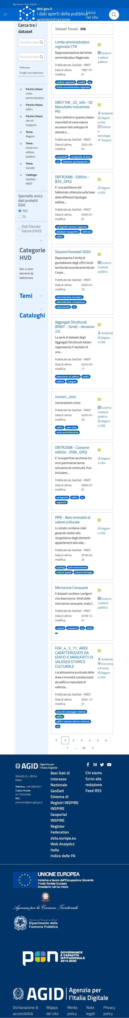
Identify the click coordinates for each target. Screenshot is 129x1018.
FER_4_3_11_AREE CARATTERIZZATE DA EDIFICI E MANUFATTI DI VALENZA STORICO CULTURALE (74, 657)
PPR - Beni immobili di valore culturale (72, 520)
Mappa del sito (52, 1010)
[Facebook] (87, 764)
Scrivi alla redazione (93, 782)
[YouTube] (109, 764)
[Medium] (95, 764)
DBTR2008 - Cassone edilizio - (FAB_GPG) (72, 450)
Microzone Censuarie (71, 587)
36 (83, 748)
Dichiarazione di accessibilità (25, 1010)
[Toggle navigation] (5, 14)
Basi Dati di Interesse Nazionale (60, 779)
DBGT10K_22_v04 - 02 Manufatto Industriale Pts (74, 106)
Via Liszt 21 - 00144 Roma (26, 778)
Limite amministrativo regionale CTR (72, 44)
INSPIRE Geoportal (58, 811)
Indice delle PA (62, 856)
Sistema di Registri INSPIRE (64, 800)
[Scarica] (99, 44)
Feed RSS (93, 791)
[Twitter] (102, 764)
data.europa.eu (63, 838)
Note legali (90, 1010)
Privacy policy (109, 1010)
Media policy (72, 1010)
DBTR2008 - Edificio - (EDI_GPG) (72, 179)
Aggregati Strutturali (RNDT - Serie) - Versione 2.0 (74, 326)
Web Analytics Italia (62, 847)
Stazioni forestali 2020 (72, 251)
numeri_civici (65, 396)
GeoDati (57, 791)
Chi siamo (93, 773)
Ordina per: (25, 67)
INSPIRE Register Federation (59, 826)
